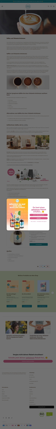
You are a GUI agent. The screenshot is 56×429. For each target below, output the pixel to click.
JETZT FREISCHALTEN (38, 215)
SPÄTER (39, 218)
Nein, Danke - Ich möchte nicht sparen (39, 221)
